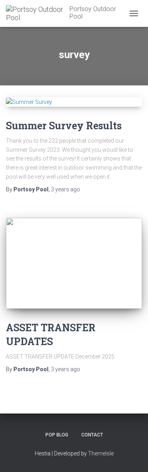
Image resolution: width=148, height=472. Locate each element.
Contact (92, 435)
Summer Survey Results (64, 125)
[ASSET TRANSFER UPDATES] (74, 263)
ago (65, 189)
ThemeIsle (101, 453)
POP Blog (56, 435)
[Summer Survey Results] (74, 102)
